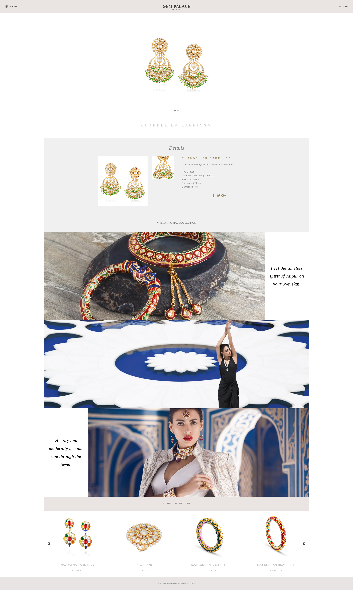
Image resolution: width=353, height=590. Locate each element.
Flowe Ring (143, 564)
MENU (13, 6)
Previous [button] (49, 543)
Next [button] (304, 543)
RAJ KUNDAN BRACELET (209, 564)
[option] (77, 544)
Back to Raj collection (178, 222)
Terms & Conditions (187, 583)
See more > (77, 570)
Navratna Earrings (77, 564)
